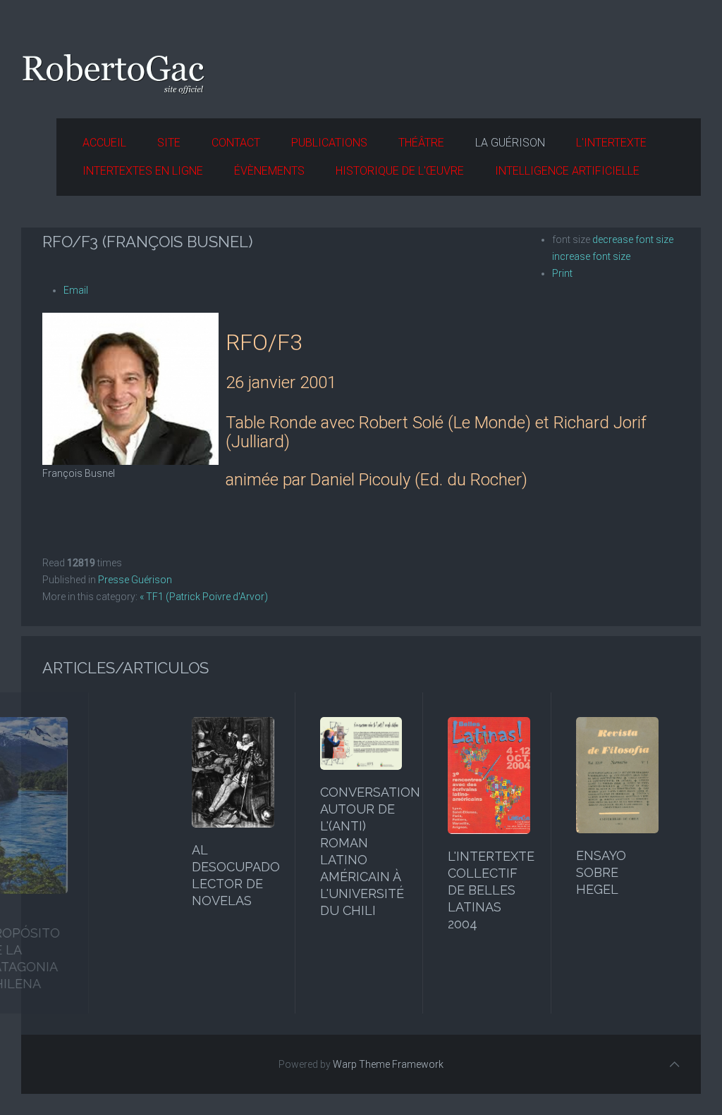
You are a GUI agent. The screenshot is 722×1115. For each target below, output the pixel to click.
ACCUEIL (104, 142)
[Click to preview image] (130, 388)
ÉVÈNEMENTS (269, 170)
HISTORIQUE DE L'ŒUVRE (400, 170)
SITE (168, 142)
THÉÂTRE (421, 142)
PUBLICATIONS (329, 142)
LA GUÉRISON (510, 142)
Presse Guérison (135, 579)
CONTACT (236, 142)
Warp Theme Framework (388, 1064)
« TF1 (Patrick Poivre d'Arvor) (204, 596)
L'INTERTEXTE (611, 142)
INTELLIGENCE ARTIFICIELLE (567, 170)
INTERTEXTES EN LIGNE (142, 170)
